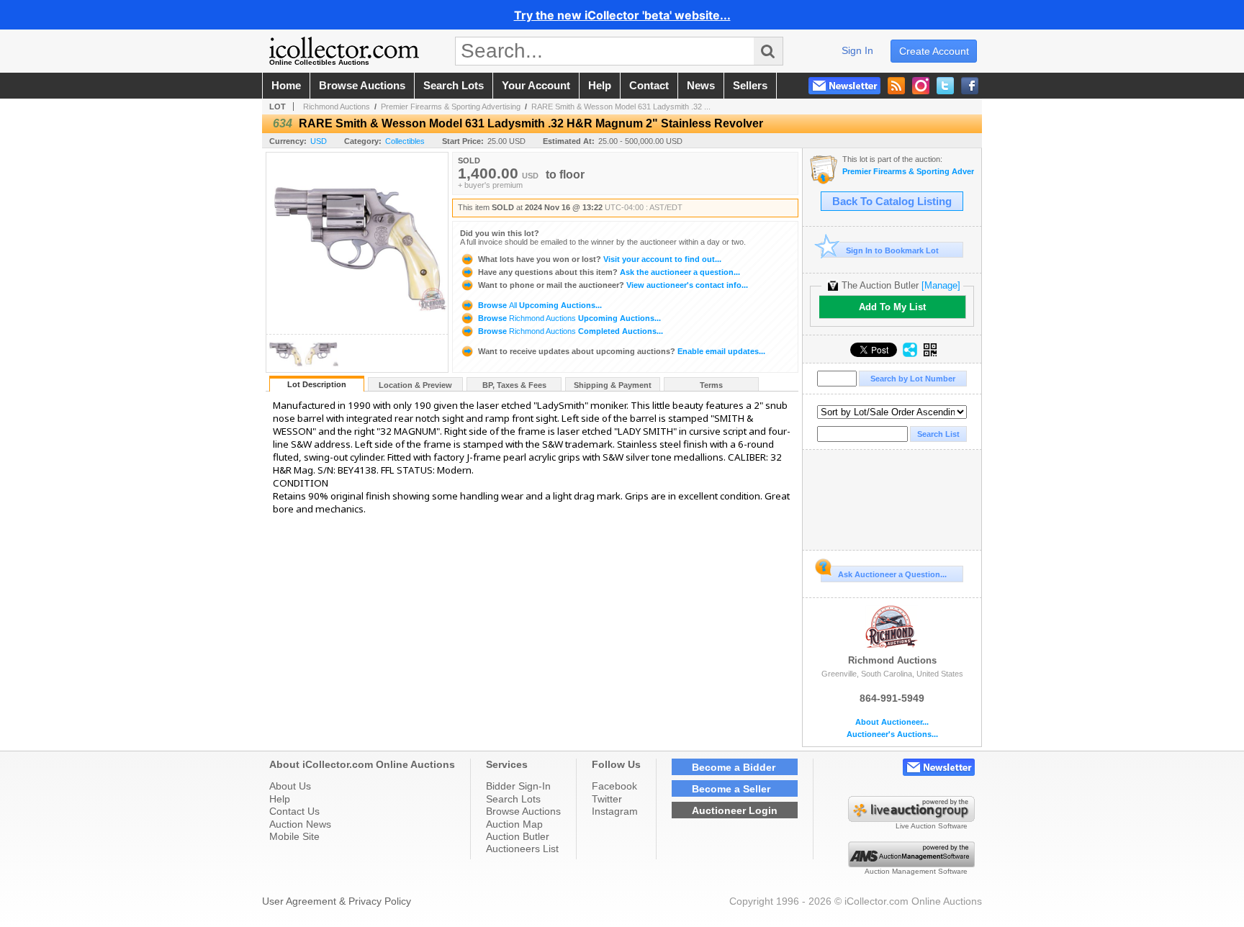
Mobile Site (294, 836)
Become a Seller (731, 789)
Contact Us (294, 811)
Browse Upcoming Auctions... (539, 305)
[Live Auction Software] (911, 818)
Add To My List (892, 307)
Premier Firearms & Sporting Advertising (450, 106)
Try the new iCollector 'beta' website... (622, 15)
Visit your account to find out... (599, 259)
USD (318, 141)
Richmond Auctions (336, 106)
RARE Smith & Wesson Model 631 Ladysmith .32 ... (621, 106)
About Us (290, 786)
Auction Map (514, 824)
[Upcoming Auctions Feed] (896, 85)
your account (536, 85)
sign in (857, 50)
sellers (750, 85)
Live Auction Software (932, 826)
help (599, 85)
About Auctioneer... (892, 722)
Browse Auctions (523, 811)
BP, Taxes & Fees (514, 385)
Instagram (615, 811)
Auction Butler (517, 836)
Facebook (614, 786)
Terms (711, 385)
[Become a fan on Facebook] (969, 85)
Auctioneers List (522, 848)
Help (279, 799)
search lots (453, 85)
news (701, 85)
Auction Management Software (916, 871)
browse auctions (362, 85)
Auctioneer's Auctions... (892, 734)
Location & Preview (415, 385)
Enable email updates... (621, 351)
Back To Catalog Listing (892, 201)
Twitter (607, 799)
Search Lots (513, 799)
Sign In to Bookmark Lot (892, 250)
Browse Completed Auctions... (569, 331)
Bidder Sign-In (518, 786)
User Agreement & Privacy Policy (336, 901)
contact (649, 85)
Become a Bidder (733, 767)
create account (934, 51)
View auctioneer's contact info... (613, 285)
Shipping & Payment (613, 385)
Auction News (300, 824)
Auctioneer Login (735, 810)
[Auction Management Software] (911, 863)
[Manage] (941, 285)
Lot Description (316, 384)
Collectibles (405, 141)
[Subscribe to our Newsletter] (844, 85)
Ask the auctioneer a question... (609, 272)
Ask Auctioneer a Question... (892, 574)
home (286, 85)
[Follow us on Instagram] (920, 85)
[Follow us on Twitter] (945, 85)
